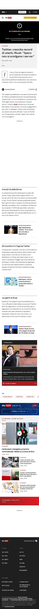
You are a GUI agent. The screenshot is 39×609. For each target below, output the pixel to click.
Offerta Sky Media (8, 590)
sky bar (22, 563)
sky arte (4, 563)
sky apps (22, 556)
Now (21, 559)
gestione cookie (7, 582)
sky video (5, 559)
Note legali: (5, 578)
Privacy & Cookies (13, 598)
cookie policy (24, 582)
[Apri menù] (2, 18)
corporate (23, 590)
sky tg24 (5, 556)
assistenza (25, 599)
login (35, 12)
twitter (19, 396)
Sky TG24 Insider (30, 17)
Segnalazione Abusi (9, 606)
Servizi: (21, 548)
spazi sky (22, 566)
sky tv (22, 552)
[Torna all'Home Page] (8, 18)
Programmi (23, 570)
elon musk (7, 396)
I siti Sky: (4, 548)
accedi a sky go (29, 541)
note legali (5, 585)
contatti (31, 599)
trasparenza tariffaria (16, 599)
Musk (16, 104)
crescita (30, 396)
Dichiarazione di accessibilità (25, 585)
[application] (8, 89)
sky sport (5, 552)
